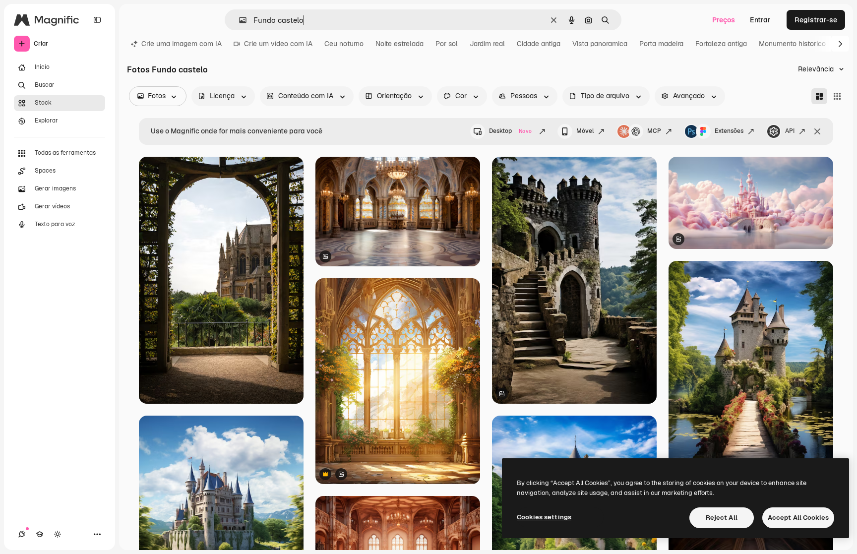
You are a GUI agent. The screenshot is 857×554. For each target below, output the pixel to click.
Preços (723, 19)
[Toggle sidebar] (97, 20)
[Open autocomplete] (238, 20)
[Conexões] (22, 534)
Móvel (585, 131)
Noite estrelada (399, 43)
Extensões (729, 131)
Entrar (760, 19)
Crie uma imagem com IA (181, 43)
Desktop (510, 131)
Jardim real (487, 43)
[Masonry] (819, 96)
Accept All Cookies (798, 517)
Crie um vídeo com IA (278, 43)
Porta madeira (661, 43)
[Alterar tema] (57, 534)
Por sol (446, 43)
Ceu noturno (344, 43)
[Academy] (40, 534)
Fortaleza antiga (721, 43)
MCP (654, 131)
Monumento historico (792, 43)
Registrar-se (816, 19)
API (790, 131)
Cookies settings (544, 517)
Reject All (721, 517)
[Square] (837, 96)
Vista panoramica (599, 43)
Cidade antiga (538, 43)
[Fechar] (817, 131)
